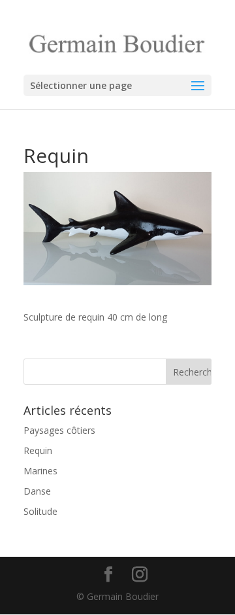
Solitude (40, 511)
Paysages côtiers (59, 430)
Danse (37, 491)
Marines (40, 471)
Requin (38, 450)
